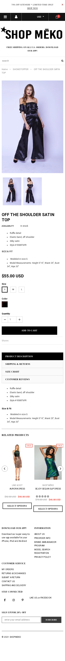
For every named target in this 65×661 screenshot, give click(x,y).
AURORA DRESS (17, 489)
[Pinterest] (23, 600)
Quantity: (6, 314)
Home (5, 69)
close (62, 4)
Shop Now (32, 8)
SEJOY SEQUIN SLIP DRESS (48, 489)
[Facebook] (5, 600)
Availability (8, 226)
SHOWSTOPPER (20, 69)
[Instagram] (14, 600)
